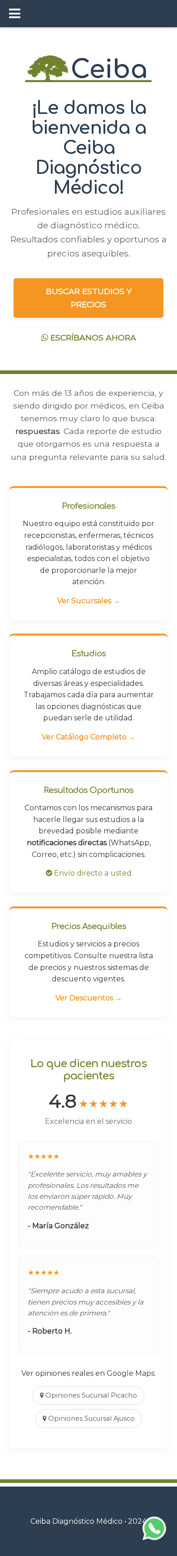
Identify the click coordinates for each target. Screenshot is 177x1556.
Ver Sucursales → (88, 600)
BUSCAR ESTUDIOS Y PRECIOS (89, 297)
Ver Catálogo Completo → (89, 737)
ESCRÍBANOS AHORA (92, 337)
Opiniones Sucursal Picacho (90, 1395)
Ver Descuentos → (88, 998)
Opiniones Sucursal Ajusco (90, 1418)
